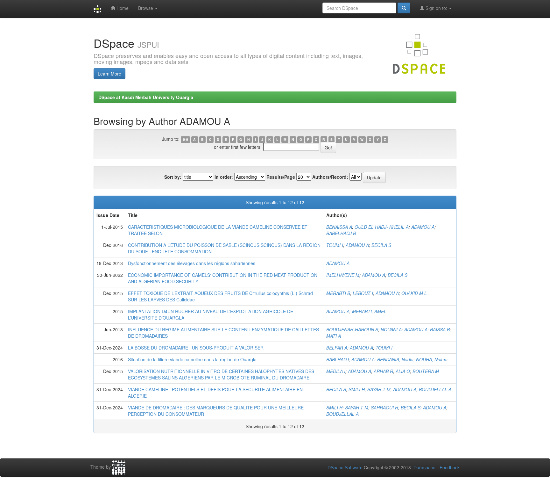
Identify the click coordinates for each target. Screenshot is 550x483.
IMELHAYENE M (342, 275)
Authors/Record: (330, 177)
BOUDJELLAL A (435, 389)
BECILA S (381, 245)
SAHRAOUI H (384, 407)
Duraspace (424, 467)
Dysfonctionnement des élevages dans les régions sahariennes (191, 263)
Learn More (109, 73)
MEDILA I (335, 371)
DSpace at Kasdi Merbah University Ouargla (145, 97)
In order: (224, 177)
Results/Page (280, 177)
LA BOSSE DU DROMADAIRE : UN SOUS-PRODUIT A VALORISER (196, 347)
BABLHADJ (337, 359)
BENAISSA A (339, 227)
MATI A (333, 336)
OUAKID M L (414, 293)
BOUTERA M (425, 371)
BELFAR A (336, 347)
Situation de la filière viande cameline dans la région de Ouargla (192, 359)
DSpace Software (345, 467)
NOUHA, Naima (432, 359)
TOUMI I (334, 245)
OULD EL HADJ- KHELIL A (382, 227)
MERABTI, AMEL (369, 311)
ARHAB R (383, 371)
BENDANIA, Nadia (395, 359)
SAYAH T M (379, 389)
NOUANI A (391, 329)
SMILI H (357, 389)
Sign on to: (436, 8)
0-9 (185, 139)
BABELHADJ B (341, 233)
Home (122, 8)
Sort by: (172, 177)
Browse (146, 8)
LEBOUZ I (363, 293)
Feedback (450, 467)
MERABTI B (338, 293)
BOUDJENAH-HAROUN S (352, 329)
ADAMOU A (422, 227)
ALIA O (403, 371)
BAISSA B (440, 329)
